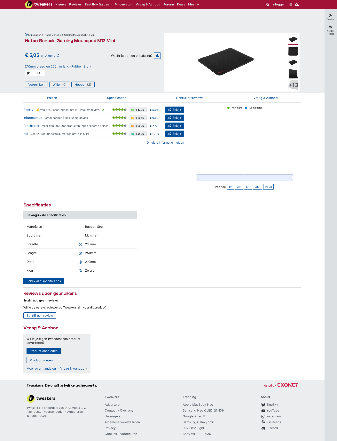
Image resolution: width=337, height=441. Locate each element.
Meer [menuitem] (192, 4)
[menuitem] (268, 4)
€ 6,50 (154, 117)
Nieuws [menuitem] (60, 4)
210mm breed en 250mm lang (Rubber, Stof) (58, 66)
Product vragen (41, 360)
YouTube (272, 410)
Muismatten (34, 34)
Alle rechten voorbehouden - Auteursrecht (56, 411)
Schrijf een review (40, 315)
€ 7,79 (154, 125)
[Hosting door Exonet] (280, 386)
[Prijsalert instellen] (157, 55)
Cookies (111, 434)
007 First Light (193, 428)
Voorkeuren (128, 434)
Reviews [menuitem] (75, 4)
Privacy (110, 428)
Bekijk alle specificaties (44, 281)
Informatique (32, 118)
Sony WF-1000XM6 (197, 434)
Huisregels (112, 416)
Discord (272, 428)
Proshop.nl (31, 126)
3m (239, 186)
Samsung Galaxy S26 (198, 422)
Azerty (28, 110)
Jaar (258, 186)
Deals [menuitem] (181, 4)
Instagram (273, 416)
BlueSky (272, 404)
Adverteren (113, 404)
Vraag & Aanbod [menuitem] (148, 4)
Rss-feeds (273, 422)
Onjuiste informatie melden (165, 142)
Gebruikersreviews (189, 98)
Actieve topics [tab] (330, 32)
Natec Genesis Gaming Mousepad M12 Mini (70, 40)
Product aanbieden (44, 351)
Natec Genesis (53, 34)
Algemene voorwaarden (122, 422)
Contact (111, 410)
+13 (293, 85)
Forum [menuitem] (168, 4)
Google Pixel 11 (194, 416)
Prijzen (52, 98)
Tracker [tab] (330, 19)
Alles (268, 186)
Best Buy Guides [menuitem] (97, 4)
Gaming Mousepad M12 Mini (79, 34)
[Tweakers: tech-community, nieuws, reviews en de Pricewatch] (38, 4)
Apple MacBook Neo (198, 404)
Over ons (126, 410)
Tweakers (33, 408)
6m (248, 186)
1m (230, 186)
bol (25, 134)
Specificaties (116, 98)
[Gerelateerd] (26, 34)
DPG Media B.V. (75, 408)
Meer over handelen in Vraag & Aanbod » (57, 368)
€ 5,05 (154, 109)
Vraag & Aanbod (266, 98)
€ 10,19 (154, 133)
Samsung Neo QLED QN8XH (203, 410)
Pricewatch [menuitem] (124, 4)
